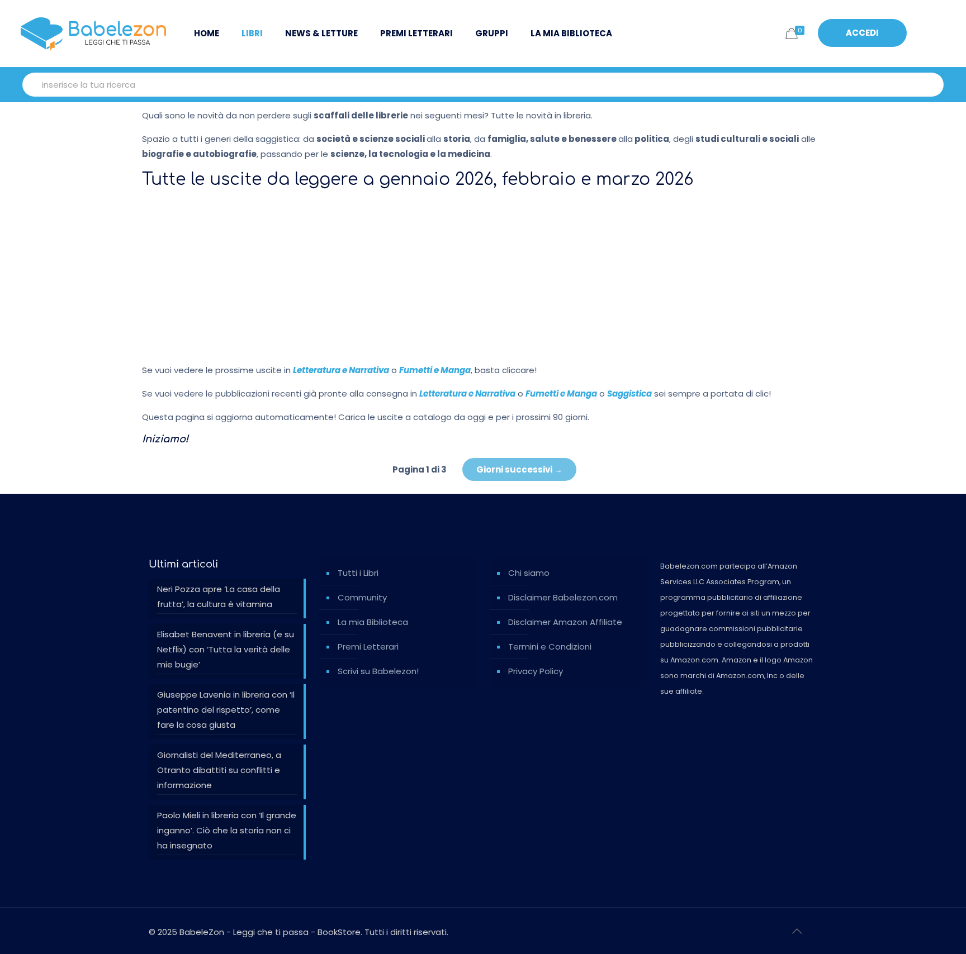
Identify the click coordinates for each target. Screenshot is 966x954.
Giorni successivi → (519, 469)
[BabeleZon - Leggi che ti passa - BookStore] (93, 33)
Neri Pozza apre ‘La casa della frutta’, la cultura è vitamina (218, 596)
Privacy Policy (535, 671)
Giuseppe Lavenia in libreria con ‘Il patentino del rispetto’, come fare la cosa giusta (226, 710)
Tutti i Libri (358, 573)
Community (362, 597)
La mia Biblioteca (373, 622)
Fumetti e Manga (435, 370)
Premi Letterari (368, 646)
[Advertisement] (483, 276)
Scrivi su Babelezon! (378, 671)
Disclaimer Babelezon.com (563, 597)
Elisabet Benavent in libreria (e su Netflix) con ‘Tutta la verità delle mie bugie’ (225, 649)
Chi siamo (529, 573)
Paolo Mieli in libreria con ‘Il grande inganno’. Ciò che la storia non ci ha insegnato (226, 830)
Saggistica (629, 393)
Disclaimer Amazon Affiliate (565, 622)
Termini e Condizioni (549, 646)
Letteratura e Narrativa (341, 370)
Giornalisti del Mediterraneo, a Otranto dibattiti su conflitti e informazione (219, 770)
